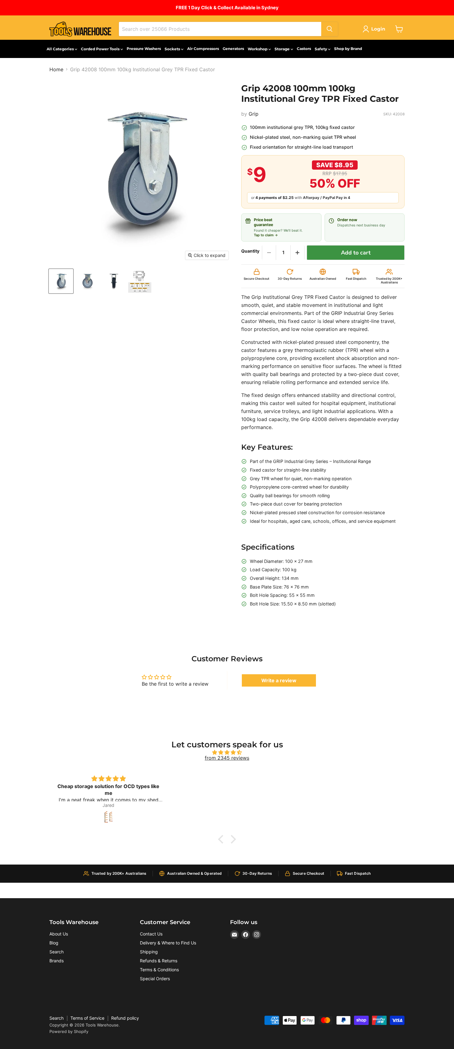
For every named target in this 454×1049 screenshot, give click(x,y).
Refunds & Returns (158, 960)
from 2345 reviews (227, 758)
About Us (58, 933)
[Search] (329, 29)
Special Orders (155, 978)
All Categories (61, 49)
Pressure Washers (144, 48)
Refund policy (125, 1018)
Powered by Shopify (68, 1031)
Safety (321, 49)
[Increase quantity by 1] (297, 252)
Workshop (258, 49)
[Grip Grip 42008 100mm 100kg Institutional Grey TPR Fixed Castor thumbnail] (61, 281)
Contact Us (151, 933)
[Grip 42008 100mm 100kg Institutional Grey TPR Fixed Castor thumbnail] (140, 281)
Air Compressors (203, 48)
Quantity (250, 251)
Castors (304, 48)
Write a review (278, 680)
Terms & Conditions (159, 969)
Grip (254, 114)
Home (56, 69)
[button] (222, 839)
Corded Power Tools (100, 49)
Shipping (149, 951)
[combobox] (220, 29)
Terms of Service (87, 1018)
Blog (53, 942)
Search (56, 951)
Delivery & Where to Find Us (168, 942)
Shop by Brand (348, 48)
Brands (56, 960)
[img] (227, 752)
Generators (233, 48)
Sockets (173, 49)
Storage (283, 49)
